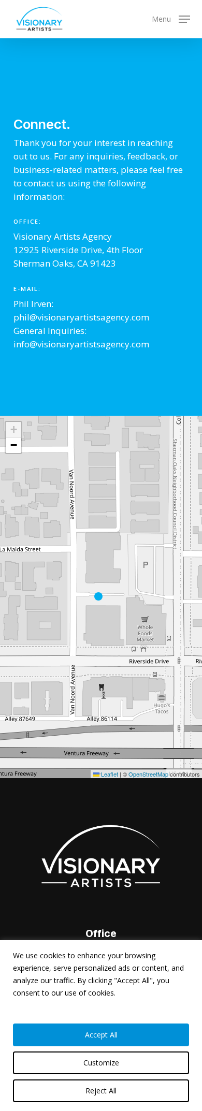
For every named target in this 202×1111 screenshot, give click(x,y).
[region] (101, 1025)
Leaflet (108, 774)
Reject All (101, 1090)
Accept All (101, 1035)
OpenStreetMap (148, 774)
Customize (101, 1063)
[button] (171, 18)
